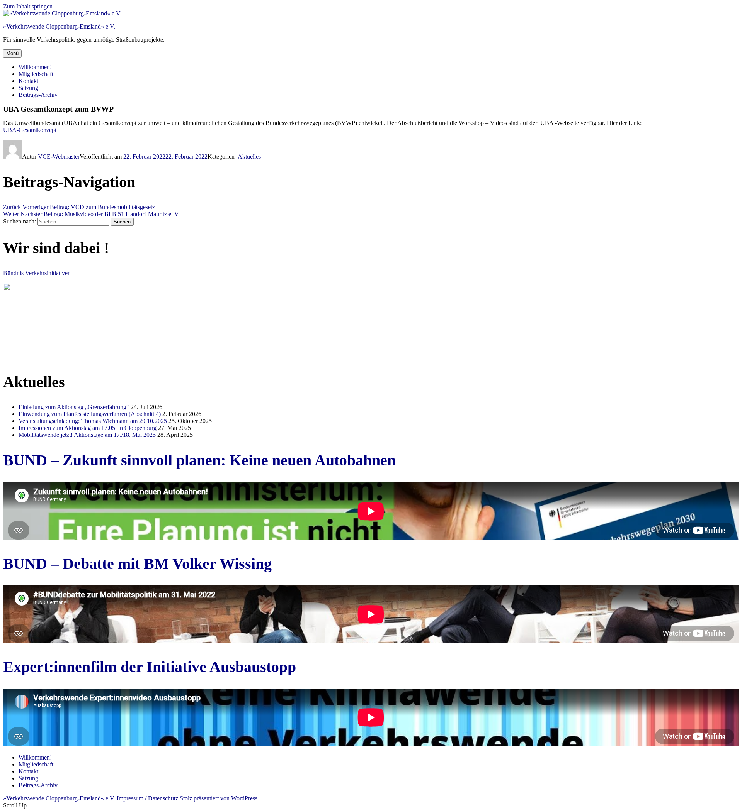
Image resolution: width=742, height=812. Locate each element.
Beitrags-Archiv (38, 94)
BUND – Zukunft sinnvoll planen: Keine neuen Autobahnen (199, 460)
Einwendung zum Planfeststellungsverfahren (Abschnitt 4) (90, 414)
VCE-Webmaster (59, 156)
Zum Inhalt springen (28, 6)
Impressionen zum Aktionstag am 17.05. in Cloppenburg (88, 428)
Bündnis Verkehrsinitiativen (37, 273)
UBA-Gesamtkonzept (29, 130)
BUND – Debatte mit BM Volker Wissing (137, 563)
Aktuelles (248, 156)
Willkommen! (35, 67)
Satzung (28, 88)
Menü (12, 53)
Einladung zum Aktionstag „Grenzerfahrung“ (74, 407)
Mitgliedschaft (36, 74)
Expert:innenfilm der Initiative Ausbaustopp (149, 666)
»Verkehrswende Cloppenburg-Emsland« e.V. (59, 26)
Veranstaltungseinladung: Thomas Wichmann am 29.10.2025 (93, 421)
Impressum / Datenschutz (147, 798)
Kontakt (28, 81)
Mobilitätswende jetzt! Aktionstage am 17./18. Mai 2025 (87, 434)
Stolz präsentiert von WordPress (218, 798)
